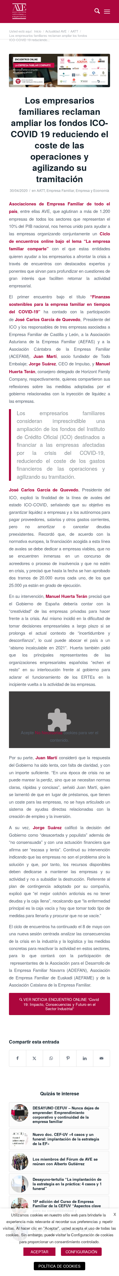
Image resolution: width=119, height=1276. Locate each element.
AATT (41, 190)
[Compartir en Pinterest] (68, 1058)
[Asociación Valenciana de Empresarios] (49, 11)
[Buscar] (94, 11)
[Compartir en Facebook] (17, 1058)
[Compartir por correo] (101, 1058)
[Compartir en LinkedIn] (85, 1058)
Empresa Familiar (60, 190)
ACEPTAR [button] (39, 1251)
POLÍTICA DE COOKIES (59, 1266)
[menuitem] (94, 11)
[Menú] (107, 11)
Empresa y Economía (92, 190)
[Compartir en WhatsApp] (51, 1058)
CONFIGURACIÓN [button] (81, 1251)
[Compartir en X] (34, 1058)
